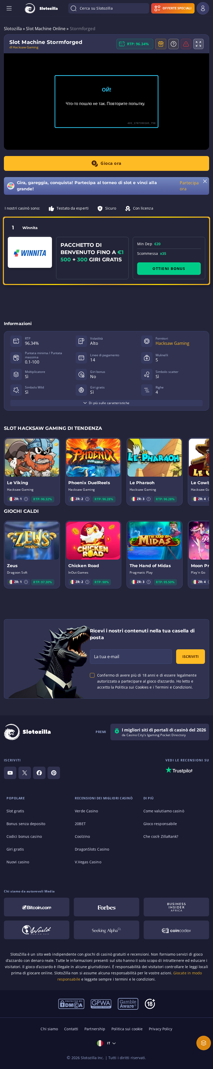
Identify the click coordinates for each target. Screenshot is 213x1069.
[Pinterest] (54, 773)
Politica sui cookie (127, 1028)
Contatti (71, 1028)
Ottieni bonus (168, 268)
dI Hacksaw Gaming (23, 47)
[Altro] (203, 1043)
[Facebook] (39, 773)
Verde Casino (86, 810)
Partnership (94, 1028)
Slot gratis (15, 810)
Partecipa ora (189, 186)
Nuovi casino (17, 861)
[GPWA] (101, 1003)
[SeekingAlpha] (106, 930)
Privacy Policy (160, 1028)
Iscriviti (190, 656)
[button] (26, 499)
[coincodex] (176, 930)
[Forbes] (106, 907)
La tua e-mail (106, 656)
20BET (80, 823)
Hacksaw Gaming (172, 343)
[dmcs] (71, 1003)
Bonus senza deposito (25, 823)
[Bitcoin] (36, 907)
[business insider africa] (176, 907)
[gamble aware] (128, 1003)
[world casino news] (36, 930)
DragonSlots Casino (92, 849)
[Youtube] (10, 773)
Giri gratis (15, 849)
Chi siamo (49, 1028)
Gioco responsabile (160, 823)
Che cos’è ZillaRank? (160, 836)
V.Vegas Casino (88, 861)
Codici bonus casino (24, 836)
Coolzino (82, 836)
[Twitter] (24, 773)
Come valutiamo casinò (163, 810)
